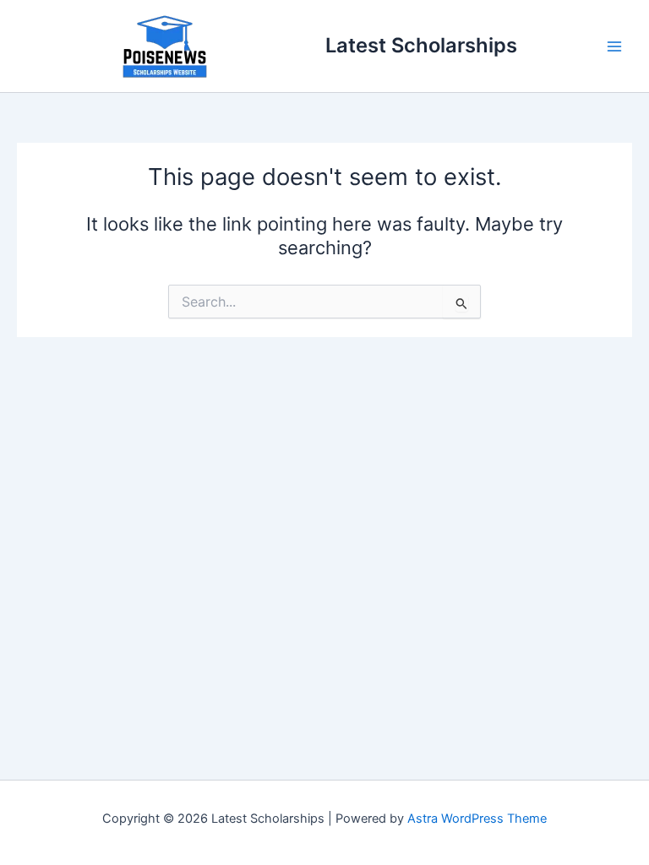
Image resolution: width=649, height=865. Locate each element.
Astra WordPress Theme (477, 818)
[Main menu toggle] (614, 46)
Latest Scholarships (421, 45)
